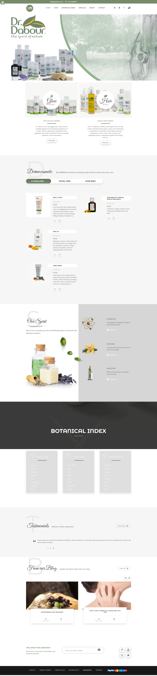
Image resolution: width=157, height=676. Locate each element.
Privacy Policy (60, 670)
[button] (93, 323)
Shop (56, 8)
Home (48, 8)
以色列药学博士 (87, 670)
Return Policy (74, 670)
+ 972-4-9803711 (72, 2)
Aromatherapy (115, 457)
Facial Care (64, 181)
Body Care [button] (79, 457)
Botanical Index (68, 8)
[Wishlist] (124, 8)
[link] (29, 8)
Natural (111, 344)
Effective (111, 368)
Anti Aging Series (51, 121)
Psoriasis (99, 670)
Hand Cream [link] (57, 265)
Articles (82, 8)
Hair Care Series (105, 121)
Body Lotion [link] (57, 197)
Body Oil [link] (56, 231)
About (92, 8)
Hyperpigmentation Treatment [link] (52, 612)
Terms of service (45, 670)
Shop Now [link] (51, 140)
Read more (113, 330)
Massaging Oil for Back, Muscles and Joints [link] (115, 198)
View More (122, 526)
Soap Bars (90, 181)
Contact (101, 8)
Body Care (38, 181)
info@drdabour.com (56, 2)
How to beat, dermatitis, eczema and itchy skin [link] (105, 611)
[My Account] (119, 8)
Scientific (111, 319)
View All (122, 568)
